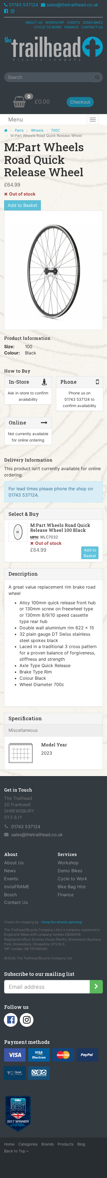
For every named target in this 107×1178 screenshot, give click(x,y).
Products (66, 1144)
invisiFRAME (16, 886)
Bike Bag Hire (72, 886)
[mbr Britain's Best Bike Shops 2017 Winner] (18, 1115)
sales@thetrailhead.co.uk (72, 4)
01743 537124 (23, 4)
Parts (19, 130)
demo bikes (93, 22)
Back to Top (15, 1151)
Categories (28, 1144)
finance (71, 27)
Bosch (10, 894)
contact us (92, 27)
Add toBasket (90, 553)
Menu (15, 119)
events (73, 22)
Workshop (68, 862)
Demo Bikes (70, 870)
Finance (66, 894)
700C (55, 130)
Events (11, 878)
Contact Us (16, 902)
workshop (54, 22)
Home (9, 1144)
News (10, 870)
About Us (14, 862)
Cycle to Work (72, 878)
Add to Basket (22, 205)
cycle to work (47, 27)
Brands (47, 1144)
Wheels (37, 130)
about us (34, 22)
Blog (81, 1144)
